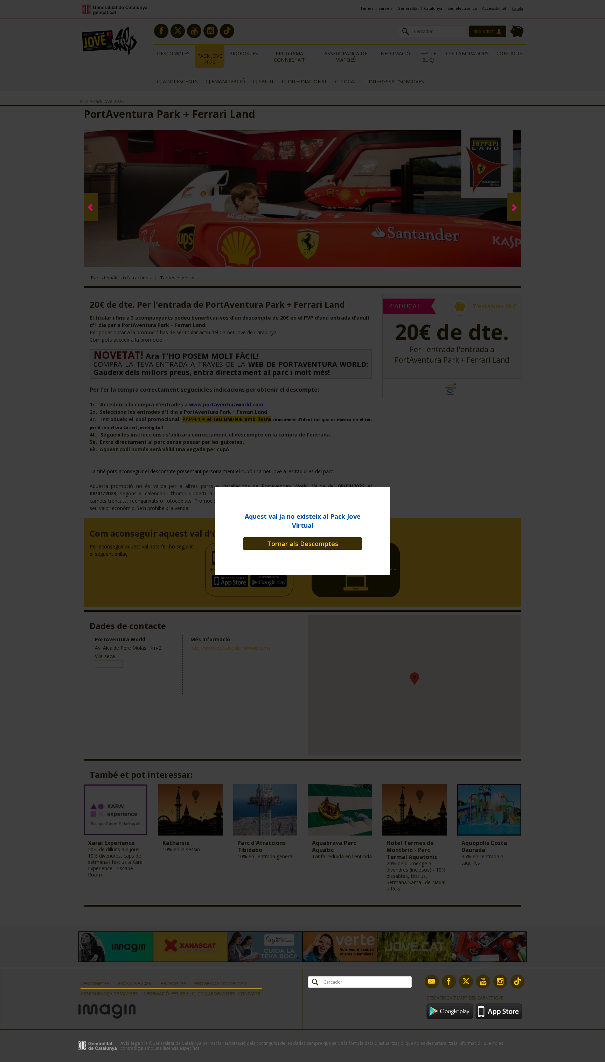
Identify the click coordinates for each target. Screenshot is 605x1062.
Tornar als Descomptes (302, 543)
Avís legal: (131, 1043)
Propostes (174, 983)
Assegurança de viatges (109, 994)
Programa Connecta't (220, 983)
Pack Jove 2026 (134, 983)
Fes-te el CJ (184, 994)
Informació (155, 994)
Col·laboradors (216, 994)
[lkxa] (106, 1007)
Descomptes (95, 983)
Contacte (249, 994)
